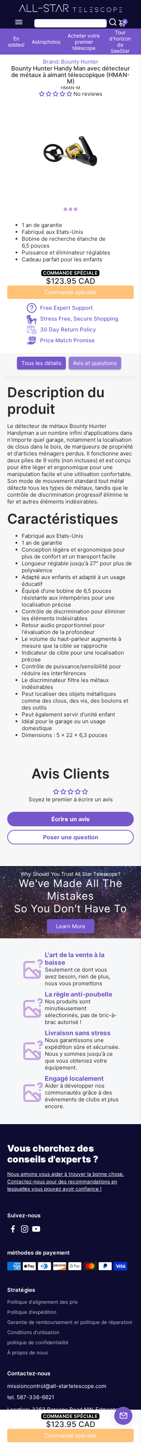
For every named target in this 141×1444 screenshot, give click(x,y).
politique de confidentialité (37, 1342)
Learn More (70, 926)
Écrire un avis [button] (70, 819)
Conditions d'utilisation (33, 1332)
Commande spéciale (70, 292)
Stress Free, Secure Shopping (79, 318)
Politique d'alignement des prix (42, 1302)
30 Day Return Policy (68, 329)
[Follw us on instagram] (24, 1231)
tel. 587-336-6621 (30, 1397)
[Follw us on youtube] (36, 1231)
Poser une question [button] (70, 837)
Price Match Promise (67, 340)
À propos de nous (27, 1352)
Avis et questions (95, 363)
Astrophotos (46, 42)
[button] (56, 93)
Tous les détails (41, 363)
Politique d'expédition (31, 1312)
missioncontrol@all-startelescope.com (56, 1386)
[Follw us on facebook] (13, 1231)
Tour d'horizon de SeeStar (120, 41)
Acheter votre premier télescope (84, 42)
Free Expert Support (66, 307)
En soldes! (16, 41)
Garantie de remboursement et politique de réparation (69, 1322)
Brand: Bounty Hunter (70, 61)
